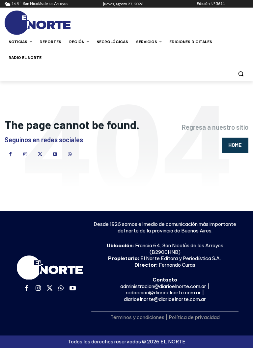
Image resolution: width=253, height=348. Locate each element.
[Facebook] (10, 154)
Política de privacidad (194, 317)
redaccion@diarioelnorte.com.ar (163, 292)
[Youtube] (55, 154)
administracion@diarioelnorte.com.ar (163, 286)
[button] (240, 73)
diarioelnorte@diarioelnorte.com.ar (165, 299)
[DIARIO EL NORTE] (49, 23)
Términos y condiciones (137, 317)
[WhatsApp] (69, 154)
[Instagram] (25, 154)
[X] (40, 154)
